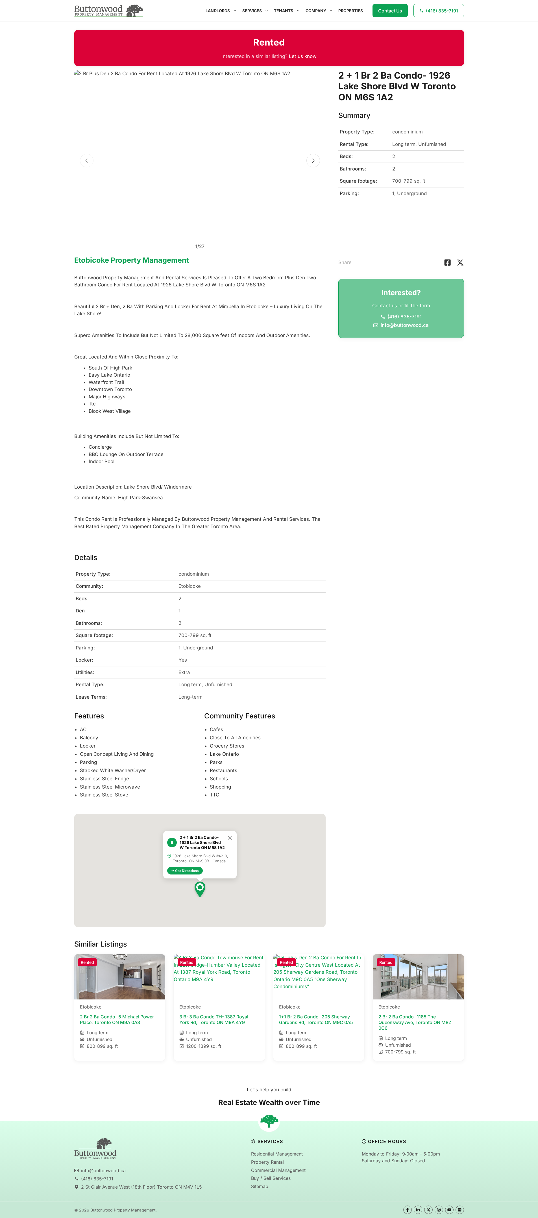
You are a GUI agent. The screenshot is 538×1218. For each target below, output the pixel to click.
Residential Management (277, 1154)
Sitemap (259, 1186)
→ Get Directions (185, 871)
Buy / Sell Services (271, 1178)
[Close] (230, 838)
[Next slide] (313, 160)
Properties (350, 10)
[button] (200, 889)
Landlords (218, 10)
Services (252, 10)
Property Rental (267, 1162)
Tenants (283, 10)
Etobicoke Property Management (131, 260)
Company (316, 10)
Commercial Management (278, 1170)
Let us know (303, 56)
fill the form (417, 305)
